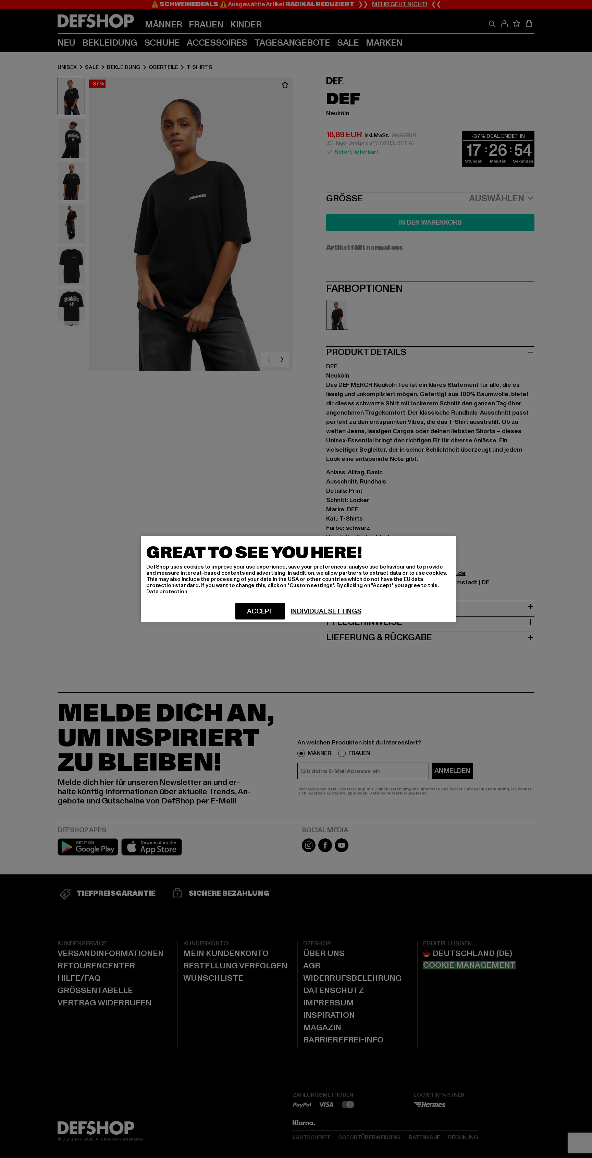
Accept (260, 611)
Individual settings (326, 611)
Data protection (166, 591)
